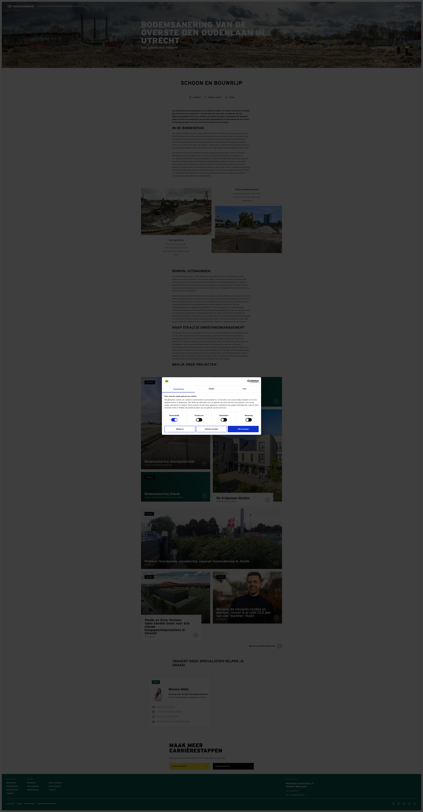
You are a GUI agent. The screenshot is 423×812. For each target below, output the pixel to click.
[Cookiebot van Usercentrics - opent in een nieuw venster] (249, 381)
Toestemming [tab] (178, 389)
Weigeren (180, 429)
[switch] (199, 420)
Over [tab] (244, 389)
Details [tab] (211, 389)
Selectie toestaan (211, 429)
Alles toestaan (243, 429)
